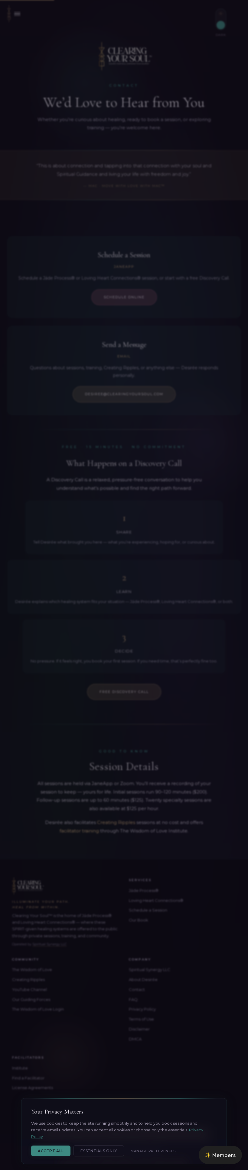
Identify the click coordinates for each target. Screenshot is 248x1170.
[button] (220, 1155)
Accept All (51, 1151)
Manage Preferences (153, 1151)
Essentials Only (98, 1151)
